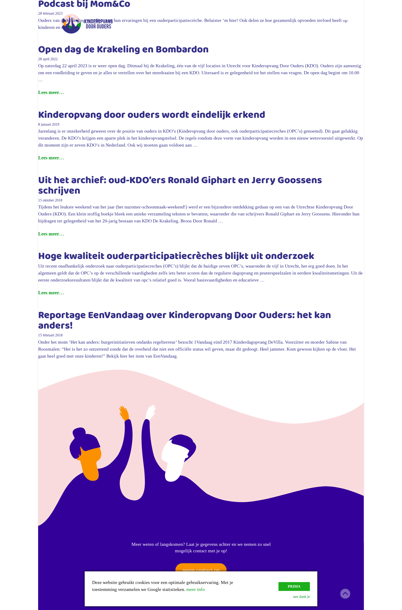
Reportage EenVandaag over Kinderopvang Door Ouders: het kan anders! (184, 321)
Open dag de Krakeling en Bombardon (123, 50)
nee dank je (301, 597)
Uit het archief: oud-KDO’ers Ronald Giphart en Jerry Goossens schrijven (180, 186)
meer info (195, 589)
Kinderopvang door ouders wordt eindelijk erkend (151, 115)
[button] (348, 16)
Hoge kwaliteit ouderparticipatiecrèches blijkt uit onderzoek (176, 257)
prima (294, 586)
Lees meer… (51, 92)
